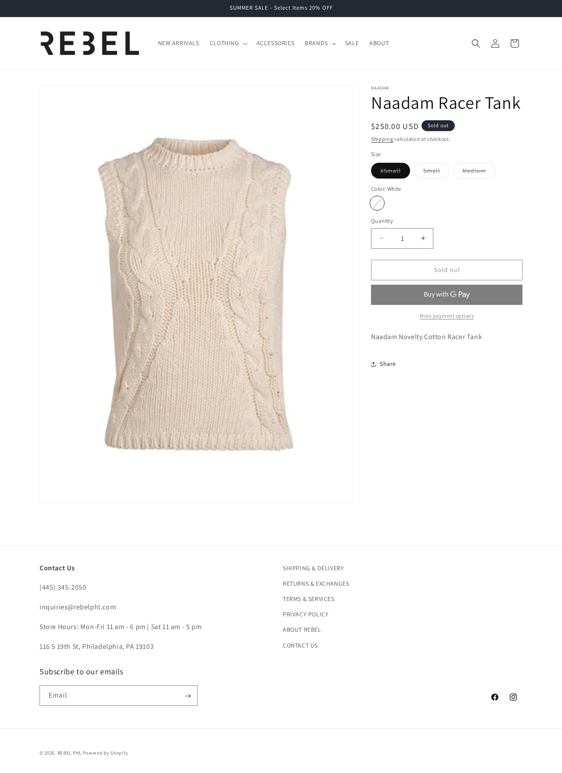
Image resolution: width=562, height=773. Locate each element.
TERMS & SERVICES (309, 599)
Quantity (382, 221)
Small (436, 172)
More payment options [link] (447, 315)
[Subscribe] (187, 696)
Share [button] (388, 364)
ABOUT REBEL (302, 630)
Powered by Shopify (105, 753)
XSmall (395, 172)
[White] (377, 203)
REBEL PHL (70, 753)
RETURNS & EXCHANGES (316, 583)
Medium (478, 172)
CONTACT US (300, 645)
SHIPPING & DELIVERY (313, 568)
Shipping (382, 139)
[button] (228, 43)
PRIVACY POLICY (305, 615)
